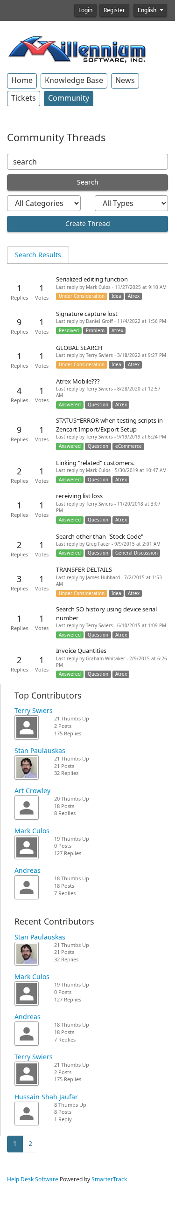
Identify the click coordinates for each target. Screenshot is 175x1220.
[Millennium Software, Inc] (77, 48)
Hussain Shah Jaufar (46, 1097)
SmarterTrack (109, 1179)
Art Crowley (32, 791)
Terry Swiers (33, 710)
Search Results (38, 255)
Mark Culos (31, 831)
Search (87, 182)
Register (114, 10)
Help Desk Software (32, 1179)
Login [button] (85, 10)
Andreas (27, 870)
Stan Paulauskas (39, 750)
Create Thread (87, 223)
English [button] (148, 10)
